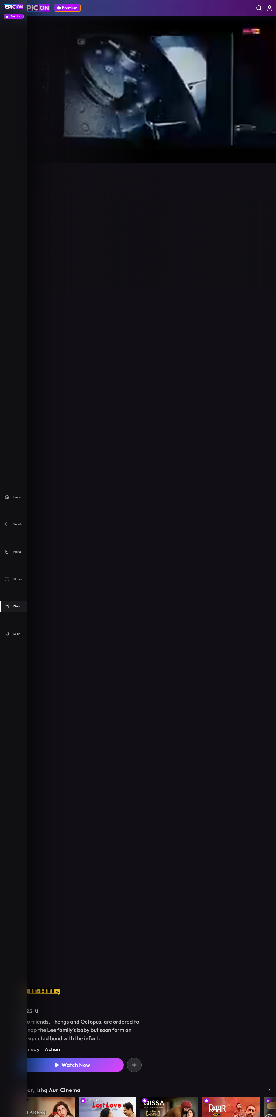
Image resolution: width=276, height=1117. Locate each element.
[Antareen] (31, 1103)
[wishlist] (134, 1065)
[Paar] (231, 1104)
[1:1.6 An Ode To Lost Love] (107, 1103)
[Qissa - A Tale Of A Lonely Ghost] (169, 1092)
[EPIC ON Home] (13, 6)
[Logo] (35, 8)
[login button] (269, 8)
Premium (69, 7)
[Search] (258, 7)
